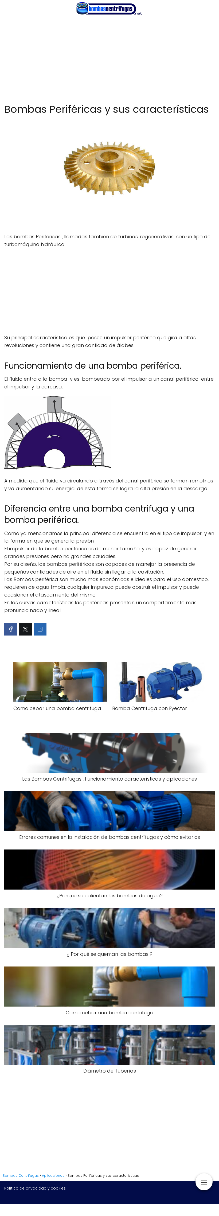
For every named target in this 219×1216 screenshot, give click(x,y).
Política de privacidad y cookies (35, 1188)
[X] (25, 629)
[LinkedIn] (40, 629)
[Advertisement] (109, 59)
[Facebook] (10, 629)
